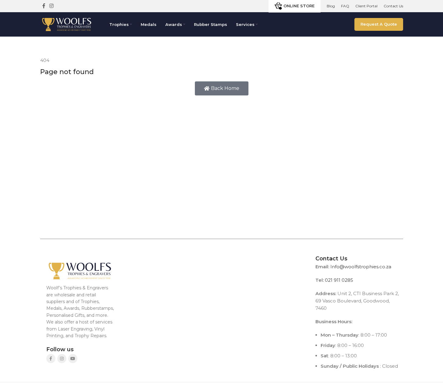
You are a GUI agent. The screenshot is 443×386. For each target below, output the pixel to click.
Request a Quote (378, 24)
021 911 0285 (339, 280)
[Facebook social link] (43, 6)
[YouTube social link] (72, 358)
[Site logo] (66, 24)
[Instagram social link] (51, 6)
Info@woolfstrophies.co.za (360, 267)
